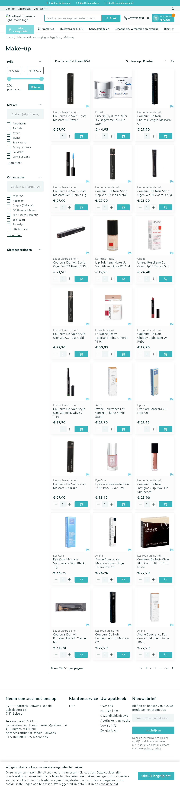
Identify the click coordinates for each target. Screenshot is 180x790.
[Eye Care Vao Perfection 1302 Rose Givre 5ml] (112, 456)
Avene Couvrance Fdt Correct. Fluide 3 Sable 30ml (153, 638)
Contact (10, 8)
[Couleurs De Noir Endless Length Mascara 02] (112, 607)
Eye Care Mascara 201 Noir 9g (152, 411)
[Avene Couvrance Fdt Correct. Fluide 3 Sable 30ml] (154, 607)
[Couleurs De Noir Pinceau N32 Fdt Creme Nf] (70, 607)
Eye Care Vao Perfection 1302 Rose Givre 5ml (112, 486)
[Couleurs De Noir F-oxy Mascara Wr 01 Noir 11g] (70, 164)
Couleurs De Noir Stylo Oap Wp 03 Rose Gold (69, 336)
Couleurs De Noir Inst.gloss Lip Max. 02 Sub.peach (152, 488)
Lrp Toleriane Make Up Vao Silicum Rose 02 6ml (112, 264)
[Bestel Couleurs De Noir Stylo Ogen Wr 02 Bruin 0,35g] (81, 279)
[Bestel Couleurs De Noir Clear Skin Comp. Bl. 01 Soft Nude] (165, 580)
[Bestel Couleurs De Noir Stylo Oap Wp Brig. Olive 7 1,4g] (81, 429)
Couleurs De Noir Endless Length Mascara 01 (154, 120)
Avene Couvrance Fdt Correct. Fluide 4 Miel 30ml (110, 413)
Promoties (47, 29)
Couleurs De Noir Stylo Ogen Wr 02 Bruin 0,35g (70, 264)
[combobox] (73, 18)
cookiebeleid (109, 784)
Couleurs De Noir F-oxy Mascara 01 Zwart (69, 118)
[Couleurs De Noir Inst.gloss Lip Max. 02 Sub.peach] (154, 456)
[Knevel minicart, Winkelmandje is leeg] (156, 18)
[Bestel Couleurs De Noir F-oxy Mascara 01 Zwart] (81, 136)
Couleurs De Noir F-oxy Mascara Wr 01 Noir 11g (69, 193)
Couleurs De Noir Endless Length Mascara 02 (112, 638)
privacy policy (152, 748)
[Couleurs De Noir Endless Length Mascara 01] (154, 88)
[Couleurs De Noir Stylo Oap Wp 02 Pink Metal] (112, 164)
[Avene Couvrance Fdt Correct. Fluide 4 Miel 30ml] (112, 381)
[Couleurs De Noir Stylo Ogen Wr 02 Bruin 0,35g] (70, 235)
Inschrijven (153, 730)
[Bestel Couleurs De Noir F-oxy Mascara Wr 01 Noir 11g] (81, 207)
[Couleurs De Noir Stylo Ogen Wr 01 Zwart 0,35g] (154, 164)
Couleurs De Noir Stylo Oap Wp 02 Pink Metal (111, 193)
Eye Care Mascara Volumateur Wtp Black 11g (69, 563)
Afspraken (24, 8)
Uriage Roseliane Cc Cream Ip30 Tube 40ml (153, 264)
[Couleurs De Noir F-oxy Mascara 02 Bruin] (70, 456)
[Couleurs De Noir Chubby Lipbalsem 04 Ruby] (154, 306)
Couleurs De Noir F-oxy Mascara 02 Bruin (69, 486)
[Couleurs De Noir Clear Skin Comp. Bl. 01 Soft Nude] (154, 532)
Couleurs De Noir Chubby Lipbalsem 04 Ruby (152, 337)
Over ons (106, 706)
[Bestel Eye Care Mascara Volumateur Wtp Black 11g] (81, 580)
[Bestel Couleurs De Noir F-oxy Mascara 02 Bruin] (81, 504)
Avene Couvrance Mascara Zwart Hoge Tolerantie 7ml (109, 563)
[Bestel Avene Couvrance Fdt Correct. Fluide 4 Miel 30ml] (123, 429)
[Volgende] (171, 668)
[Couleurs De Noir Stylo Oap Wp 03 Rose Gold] (70, 306)
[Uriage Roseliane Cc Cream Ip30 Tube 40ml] (154, 235)
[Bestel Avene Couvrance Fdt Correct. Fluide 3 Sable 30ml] (165, 655)
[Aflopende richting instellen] (172, 61)
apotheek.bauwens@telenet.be (45, 725)
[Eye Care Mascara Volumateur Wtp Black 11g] (70, 532)
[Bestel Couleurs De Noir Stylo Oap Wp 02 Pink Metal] (123, 207)
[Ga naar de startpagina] (23, 18)
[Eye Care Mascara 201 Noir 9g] (154, 381)
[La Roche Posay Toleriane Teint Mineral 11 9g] (112, 306)
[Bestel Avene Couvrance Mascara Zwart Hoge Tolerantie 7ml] (123, 580)
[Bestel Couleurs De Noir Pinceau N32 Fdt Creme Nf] (81, 655)
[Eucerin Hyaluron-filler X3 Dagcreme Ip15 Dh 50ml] (112, 88)
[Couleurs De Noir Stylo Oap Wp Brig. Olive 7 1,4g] (70, 381)
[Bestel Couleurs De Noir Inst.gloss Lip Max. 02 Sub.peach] (165, 504)
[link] (141, 668)
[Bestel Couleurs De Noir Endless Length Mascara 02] (123, 655)
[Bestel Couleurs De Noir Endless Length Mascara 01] (165, 136)
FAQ (72, 706)
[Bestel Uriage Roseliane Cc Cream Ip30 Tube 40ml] (165, 279)
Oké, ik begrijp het (156, 775)
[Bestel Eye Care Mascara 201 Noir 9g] (165, 429)
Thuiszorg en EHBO (71, 29)
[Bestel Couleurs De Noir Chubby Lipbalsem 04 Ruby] (165, 354)
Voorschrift (40, 8)
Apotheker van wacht (115, 720)
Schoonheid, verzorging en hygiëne (136, 29)
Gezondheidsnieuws (114, 715)
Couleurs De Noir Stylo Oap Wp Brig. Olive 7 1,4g (69, 413)
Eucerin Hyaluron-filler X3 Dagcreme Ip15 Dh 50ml (111, 120)
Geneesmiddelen (99, 29)
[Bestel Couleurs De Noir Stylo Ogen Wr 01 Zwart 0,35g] (165, 207)
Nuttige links (109, 710)
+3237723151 (28, 721)
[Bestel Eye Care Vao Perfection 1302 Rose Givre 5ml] (123, 504)
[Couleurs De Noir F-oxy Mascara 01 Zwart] (70, 88)
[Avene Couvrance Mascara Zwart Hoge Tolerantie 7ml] (112, 532)
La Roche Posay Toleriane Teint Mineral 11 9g (111, 337)
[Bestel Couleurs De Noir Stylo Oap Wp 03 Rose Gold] (81, 354)
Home (9, 37)
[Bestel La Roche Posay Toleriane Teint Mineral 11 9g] (123, 354)
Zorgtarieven (109, 730)
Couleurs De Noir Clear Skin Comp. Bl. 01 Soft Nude (153, 563)
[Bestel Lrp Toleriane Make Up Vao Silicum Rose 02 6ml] (123, 279)
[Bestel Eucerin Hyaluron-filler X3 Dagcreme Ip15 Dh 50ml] (123, 136)
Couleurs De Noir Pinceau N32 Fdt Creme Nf (69, 638)
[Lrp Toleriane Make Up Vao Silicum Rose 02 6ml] (112, 235)
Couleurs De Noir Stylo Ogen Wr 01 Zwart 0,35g (154, 193)
